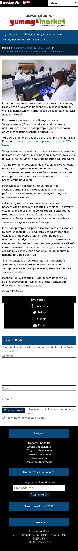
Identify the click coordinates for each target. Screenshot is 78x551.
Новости (38, 51)
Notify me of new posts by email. (25, 417)
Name (6, 388)
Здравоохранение (12, 51)
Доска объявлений (39, 446)
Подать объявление (39, 450)
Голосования (39, 458)
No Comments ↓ (55, 51)
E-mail (6, 399)
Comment (8, 355)
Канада (28, 51)
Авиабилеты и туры (39, 461)
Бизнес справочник (39, 454)
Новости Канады (39, 442)
